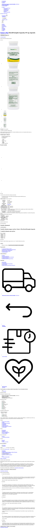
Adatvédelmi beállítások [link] (5, 453)
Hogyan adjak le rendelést (5, 421)
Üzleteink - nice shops (5, 441)
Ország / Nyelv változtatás (10, 447)
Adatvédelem (4, 451)
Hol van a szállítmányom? (5, 432)
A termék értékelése (3, 227)
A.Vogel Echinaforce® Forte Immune (7, 263)
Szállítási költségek (6, 9)
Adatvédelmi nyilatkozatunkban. (19, 467)
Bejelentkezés (4, 430)
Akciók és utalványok (5, 425)
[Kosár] (19, 22)
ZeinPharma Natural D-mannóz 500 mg (7, 258)
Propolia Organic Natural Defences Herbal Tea (8, 265)
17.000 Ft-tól (10, 4)
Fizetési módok (6, 10)
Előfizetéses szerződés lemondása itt (7, 454)
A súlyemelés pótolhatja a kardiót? (7, 248)
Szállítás (3, 422)
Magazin (3, 436)
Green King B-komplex (5, 257)
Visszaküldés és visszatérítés (6, 423)
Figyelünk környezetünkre (5, 437)
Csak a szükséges (6, 469)
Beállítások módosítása (13, 469)
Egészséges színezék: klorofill (6, 251)
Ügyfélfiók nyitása (4, 19)
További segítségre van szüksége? (6, 426)
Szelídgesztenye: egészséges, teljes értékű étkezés (9, 249)
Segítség (3, 7)
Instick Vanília (4, 262)
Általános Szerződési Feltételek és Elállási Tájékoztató (9, 452)
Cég (2, 456)
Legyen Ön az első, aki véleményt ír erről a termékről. (16, 245)
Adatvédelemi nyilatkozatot (4, 527)
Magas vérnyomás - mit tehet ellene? (7, 250)
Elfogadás (2, 469)
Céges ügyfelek (4, 427)
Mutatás (2, 243)
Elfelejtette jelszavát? (5, 431)
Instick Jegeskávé (4, 264)
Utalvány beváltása (4, 433)
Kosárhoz (3, 2)
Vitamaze (3, 255)
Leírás (2, 193)
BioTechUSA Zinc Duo (5, 256)
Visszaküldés (5, 8)
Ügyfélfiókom (4, 424)
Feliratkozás (3, 16)
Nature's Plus (4, 33)
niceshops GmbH (6, 449)
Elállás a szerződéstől (3, 458)
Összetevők (2, 215)
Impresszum (3, 450)
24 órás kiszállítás (4, 5)
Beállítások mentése (3, 526)
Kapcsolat (5, 11)
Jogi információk (3, 223)
